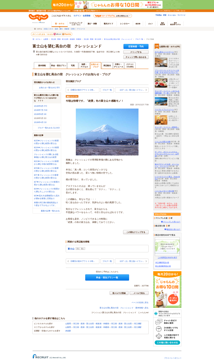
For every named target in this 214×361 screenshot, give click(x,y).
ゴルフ (150, 24)
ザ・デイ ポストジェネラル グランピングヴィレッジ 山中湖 (167, 154)
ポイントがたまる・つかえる (42, 34)
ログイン (77, 15)
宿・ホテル (36, 39)
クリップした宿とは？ (171, 222)
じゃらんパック (76, 23)
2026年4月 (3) (40, 122)
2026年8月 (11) (40, 106)
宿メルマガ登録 (119, 293)
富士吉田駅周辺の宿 (163, 266)
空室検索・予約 (136, 46)
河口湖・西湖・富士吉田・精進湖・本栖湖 (66, 39)
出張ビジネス (48, 29)
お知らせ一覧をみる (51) (49, 87)
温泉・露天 (59, 29)
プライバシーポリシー (172, 358)
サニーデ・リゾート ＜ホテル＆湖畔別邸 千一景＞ (167, 92)
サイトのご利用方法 (163, 11)
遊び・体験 (92, 23)
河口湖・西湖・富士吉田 (92, 39)
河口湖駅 (137, 323)
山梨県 (45, 39)
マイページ (181, 15)
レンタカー (125, 23)
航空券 (138, 24)
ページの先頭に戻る (140, 302)
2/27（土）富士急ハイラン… (132, 90)
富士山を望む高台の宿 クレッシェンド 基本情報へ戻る (124, 308)
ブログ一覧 (139, 39)
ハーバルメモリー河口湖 (164, 191)
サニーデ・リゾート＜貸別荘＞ (167, 127)
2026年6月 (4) (40, 114)
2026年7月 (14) (40, 110)
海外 (162, 23)
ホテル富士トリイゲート (164, 52)
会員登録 (86, 15)
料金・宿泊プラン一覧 (107, 277)
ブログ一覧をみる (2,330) (49, 128)
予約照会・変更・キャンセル (165, 15)
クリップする (136, 52)
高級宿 (66, 29)
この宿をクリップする (135, 232)
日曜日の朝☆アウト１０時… (82, 90)
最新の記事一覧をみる (50, 211)
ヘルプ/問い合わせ (178, 11)
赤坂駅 (68, 331)
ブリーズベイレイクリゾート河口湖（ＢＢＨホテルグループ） (167, 71)
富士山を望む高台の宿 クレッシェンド (118, 39)
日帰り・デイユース (78, 29)
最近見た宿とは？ (173, 229)
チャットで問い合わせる (136, 57)
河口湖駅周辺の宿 (162, 262)
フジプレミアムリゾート (164, 109)
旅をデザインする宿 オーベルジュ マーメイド (167, 165)
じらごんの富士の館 (162, 141)
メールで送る (139, 293)
